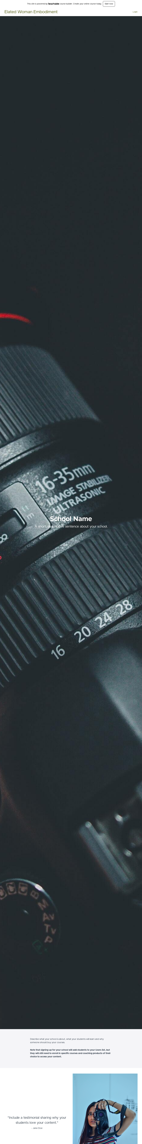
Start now (109, 4)
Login (135, 12)
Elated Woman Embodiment (31, 12)
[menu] (134, 12)
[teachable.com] (53, 4)
